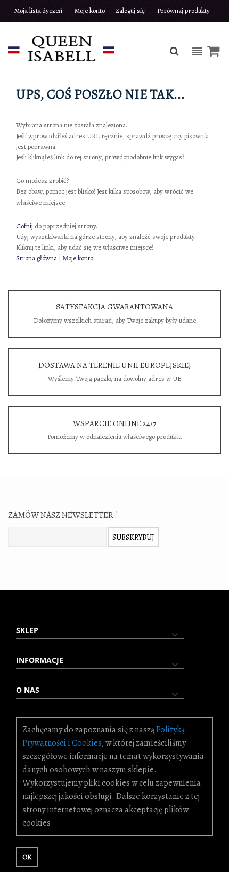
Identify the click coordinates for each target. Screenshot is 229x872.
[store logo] (61, 48)
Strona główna (36, 257)
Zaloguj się (130, 10)
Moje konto (90, 10)
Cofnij (24, 225)
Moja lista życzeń (38, 10)
